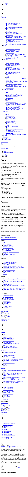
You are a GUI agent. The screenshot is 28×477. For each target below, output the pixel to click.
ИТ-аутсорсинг (10, 53)
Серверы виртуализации (8, 435)
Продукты (5, 59)
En (1, 16)
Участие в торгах (7, 306)
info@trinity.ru (4, 320)
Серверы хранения (6, 434)
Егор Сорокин (12, 447)
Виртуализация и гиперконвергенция (15, 25)
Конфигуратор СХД (8, 425)
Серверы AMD (5, 432)
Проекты (5, 1)
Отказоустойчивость (11, 118)
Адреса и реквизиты (8, 297)
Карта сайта (19, 446)
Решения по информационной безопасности (14, 267)
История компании (8, 302)
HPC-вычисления (10, 28)
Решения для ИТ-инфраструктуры (14, 94)
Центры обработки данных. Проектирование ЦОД (13, 24)
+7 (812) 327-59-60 (5, 316)
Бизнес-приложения (11, 102)
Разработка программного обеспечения (16, 36)
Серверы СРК (5, 438)
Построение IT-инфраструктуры (14, 37)
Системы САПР (10, 99)
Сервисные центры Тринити (13, 49)
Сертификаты (6, 301)
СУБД (7, 76)
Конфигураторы (7, 139)
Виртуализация (10, 116)
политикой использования (7, 226)
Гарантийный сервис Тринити (13, 50)
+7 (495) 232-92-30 (5, 314)
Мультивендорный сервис (12, 51)
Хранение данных (10, 117)
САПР (7, 77)
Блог (4, 427)
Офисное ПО (9, 98)
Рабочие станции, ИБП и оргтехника (15, 68)
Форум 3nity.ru (7, 426)
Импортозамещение (8, 89)
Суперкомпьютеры (11, 119)
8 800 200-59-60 (4, 142)
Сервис (5, 45)
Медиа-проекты (10, 122)
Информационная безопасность (14, 27)
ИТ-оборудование (10, 92)
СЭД (7, 125)
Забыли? (20, 467)
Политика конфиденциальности (8, 446)
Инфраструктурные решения (13, 72)
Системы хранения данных (13, 64)
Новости (5, 303)
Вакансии (5, 137)
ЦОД (7, 114)
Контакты (5, 4)
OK (2, 228)
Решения (5, 19)
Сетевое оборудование (11, 65)
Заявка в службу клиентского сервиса (15, 54)
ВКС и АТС (9, 67)
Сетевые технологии (11, 121)
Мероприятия (6, 304)
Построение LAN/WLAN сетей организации (14, 288)
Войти (2, 469)
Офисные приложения (11, 74)
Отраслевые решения (11, 32)
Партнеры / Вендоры (8, 299)
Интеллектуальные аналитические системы (14, 285)
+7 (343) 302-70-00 (5, 319)
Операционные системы (12, 73)
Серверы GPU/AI (6, 431)
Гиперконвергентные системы (13, 127)
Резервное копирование (12, 126)
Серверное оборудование (12, 63)
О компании (6, 3)
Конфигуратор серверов (9, 423)
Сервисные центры (8, 298)
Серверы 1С (4, 429)
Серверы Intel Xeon (6, 437)
